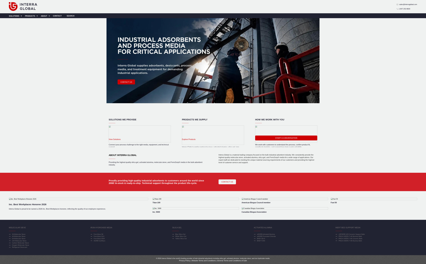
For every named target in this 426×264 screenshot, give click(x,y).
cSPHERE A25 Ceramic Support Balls (352, 234)
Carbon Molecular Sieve (20, 243)
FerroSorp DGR (99, 238)
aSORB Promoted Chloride (266, 236)
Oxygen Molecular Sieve (20, 245)
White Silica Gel (180, 236)
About (44, 16)
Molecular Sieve (17, 228)
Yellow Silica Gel (181, 238)
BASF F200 (261, 241)
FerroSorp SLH (99, 236)
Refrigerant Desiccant (19, 247)
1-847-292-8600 (404, 9)
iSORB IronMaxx (99, 241)
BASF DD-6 (261, 238)
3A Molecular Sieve (18, 234)
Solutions (14, 16)
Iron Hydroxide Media (101, 228)
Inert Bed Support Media (347, 228)
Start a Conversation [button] (286, 138)
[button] (126, 81)
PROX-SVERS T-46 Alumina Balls (350, 236)
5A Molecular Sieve (18, 238)
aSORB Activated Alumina (266, 234)
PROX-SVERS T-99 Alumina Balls (350, 241)
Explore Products (188, 139)
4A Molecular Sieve (18, 236)
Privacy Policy (184, 261)
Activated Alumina (263, 228)
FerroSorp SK (98, 234)
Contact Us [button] (227, 182)
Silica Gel (177, 228)
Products (30, 16)
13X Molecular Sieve (19, 241)
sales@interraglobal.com (408, 4)
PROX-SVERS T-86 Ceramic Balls (350, 238)
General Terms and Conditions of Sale (232, 261)
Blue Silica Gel (180, 234)
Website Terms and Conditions (204, 261)
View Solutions (115, 139)
